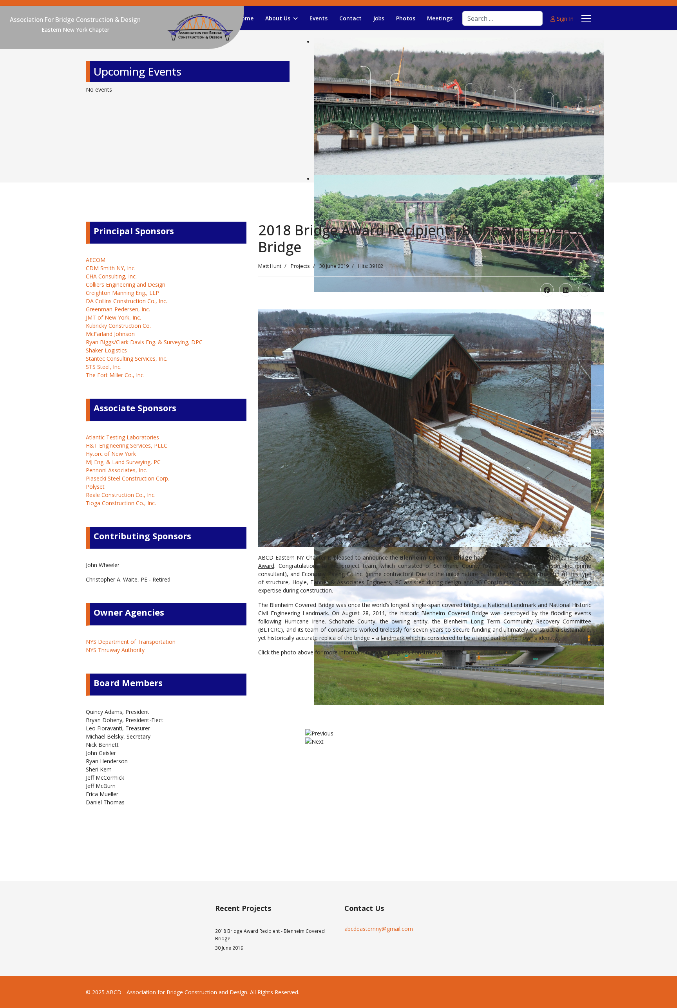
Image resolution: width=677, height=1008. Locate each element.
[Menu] (586, 18)
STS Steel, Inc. (103, 366)
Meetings (440, 18)
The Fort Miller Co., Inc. (115, 375)
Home (245, 18)
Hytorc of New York (111, 453)
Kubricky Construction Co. (118, 325)
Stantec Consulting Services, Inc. (126, 358)
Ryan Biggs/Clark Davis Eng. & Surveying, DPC (144, 342)
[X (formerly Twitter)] (584, 289)
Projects (300, 265)
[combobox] (502, 18)
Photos (405, 18)
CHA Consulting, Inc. (111, 276)
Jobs (378, 18)
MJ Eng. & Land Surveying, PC (123, 462)
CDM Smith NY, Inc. (111, 268)
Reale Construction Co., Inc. (121, 495)
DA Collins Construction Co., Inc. (126, 301)
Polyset (95, 486)
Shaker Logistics (106, 350)
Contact (350, 18)
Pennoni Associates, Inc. (116, 470)
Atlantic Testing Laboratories (122, 437)
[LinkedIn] (565, 289)
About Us (277, 18)
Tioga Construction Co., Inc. (121, 503)
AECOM (95, 260)
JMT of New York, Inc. (113, 317)
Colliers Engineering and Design (125, 284)
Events (319, 18)
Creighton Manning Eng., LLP (122, 292)
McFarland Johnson (110, 334)
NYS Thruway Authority (115, 650)
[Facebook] (547, 289)
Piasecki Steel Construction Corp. (127, 478)
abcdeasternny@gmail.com (378, 928)
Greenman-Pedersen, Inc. (118, 309)
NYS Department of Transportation (131, 641)
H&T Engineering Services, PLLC (126, 445)
